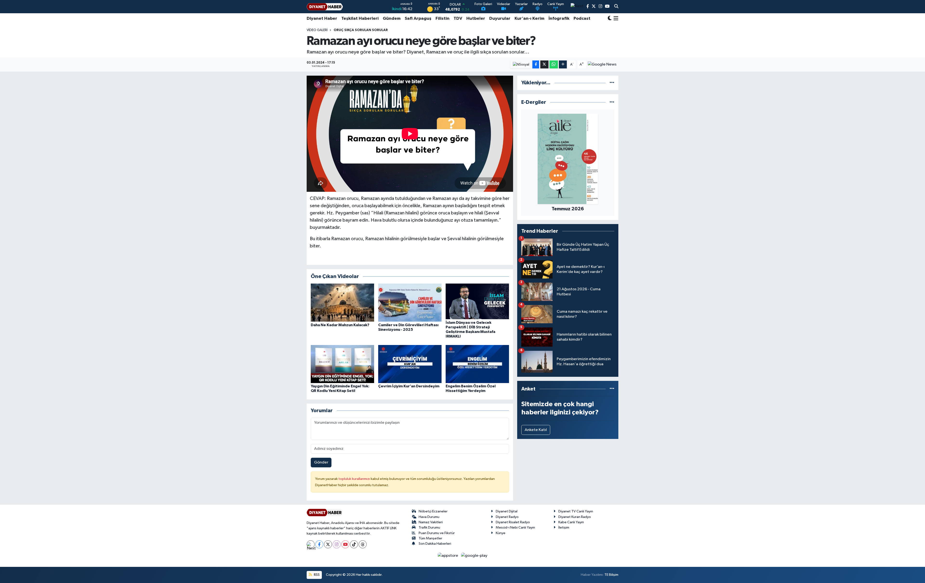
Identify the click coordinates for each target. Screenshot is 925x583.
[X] (328, 544)
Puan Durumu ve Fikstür (437, 533)
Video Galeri (317, 30)
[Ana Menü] (615, 18)
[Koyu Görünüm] (610, 19)
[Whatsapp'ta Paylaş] (553, 64)
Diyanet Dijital (506, 511)
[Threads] (363, 544)
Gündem (392, 18)
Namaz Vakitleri (431, 522)
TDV (458, 18)
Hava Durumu (429, 517)
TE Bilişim (611, 574)
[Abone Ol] (602, 64)
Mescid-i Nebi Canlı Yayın (515, 527)
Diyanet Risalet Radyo (513, 522)
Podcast (582, 18)
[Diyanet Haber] (325, 6)
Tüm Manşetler (430, 538)
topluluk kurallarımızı (354, 479)
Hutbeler (475, 18)
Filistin (442, 18)
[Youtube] (345, 544)
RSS (316, 574)
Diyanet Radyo (507, 517)
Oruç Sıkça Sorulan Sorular (361, 30)
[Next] (311, 544)
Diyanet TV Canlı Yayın (575, 511)
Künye (500, 533)
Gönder (321, 462)
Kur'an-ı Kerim (529, 18)
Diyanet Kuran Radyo (574, 517)
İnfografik (558, 18)
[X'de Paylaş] (544, 64)
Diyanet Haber (322, 18)
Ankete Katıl (536, 430)
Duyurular (499, 18)
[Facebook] (319, 544)
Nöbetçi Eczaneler (433, 511)
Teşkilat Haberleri (360, 18)
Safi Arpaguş (418, 18)
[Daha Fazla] (563, 64)
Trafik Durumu (429, 527)
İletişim (563, 527)
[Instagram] (337, 544)
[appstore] (448, 555)
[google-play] (474, 555)
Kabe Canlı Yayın (571, 522)
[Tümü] (612, 83)
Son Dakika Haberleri (435, 543)
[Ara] (616, 7)
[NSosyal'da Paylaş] (520, 64)
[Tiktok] (354, 544)
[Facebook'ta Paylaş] (535, 64)
